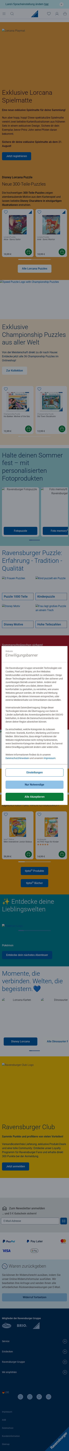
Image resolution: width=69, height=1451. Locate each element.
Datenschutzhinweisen (17, 758)
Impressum (49, 758)
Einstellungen (34, 772)
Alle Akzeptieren (35, 796)
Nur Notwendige (34, 784)
